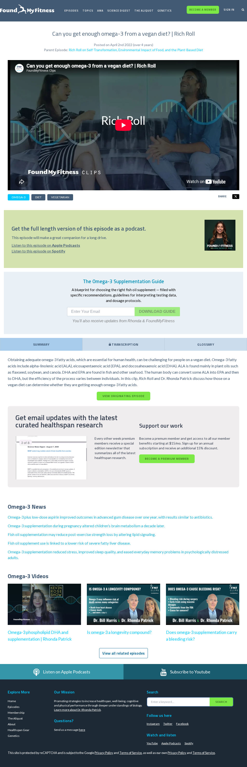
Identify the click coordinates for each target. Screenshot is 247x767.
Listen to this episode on (46, 245)
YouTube (152, 743)
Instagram (153, 724)
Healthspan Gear (18, 730)
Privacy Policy (104, 753)
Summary (41, 344)
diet (38, 197)
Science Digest (118, 11)
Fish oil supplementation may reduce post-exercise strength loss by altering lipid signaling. (82, 534)
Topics (87, 11)
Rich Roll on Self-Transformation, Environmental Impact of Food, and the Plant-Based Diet (136, 50)
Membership (16, 712)
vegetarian (60, 197)
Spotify (189, 743)
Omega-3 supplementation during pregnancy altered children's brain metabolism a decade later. (86, 525)
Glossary (205, 344)
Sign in (229, 10)
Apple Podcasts (171, 743)
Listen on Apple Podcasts (66, 671)
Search (221, 701)
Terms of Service (130, 753)
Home (12, 701)
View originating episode (123, 396)
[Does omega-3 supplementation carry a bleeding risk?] (202, 609)
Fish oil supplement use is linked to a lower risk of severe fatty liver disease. (69, 543)
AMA (100, 11)
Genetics (165, 11)
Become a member (202, 10)
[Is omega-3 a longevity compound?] (123, 609)
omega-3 (19, 197)
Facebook (182, 724)
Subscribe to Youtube (190, 671)
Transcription (124, 344)
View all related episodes (123, 653)
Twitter (167, 724)
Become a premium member (167, 458)
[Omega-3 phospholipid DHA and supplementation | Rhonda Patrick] (44, 609)
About (11, 724)
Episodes (71, 11)
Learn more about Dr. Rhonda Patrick (77, 710)
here (82, 730)
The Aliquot (144, 11)
